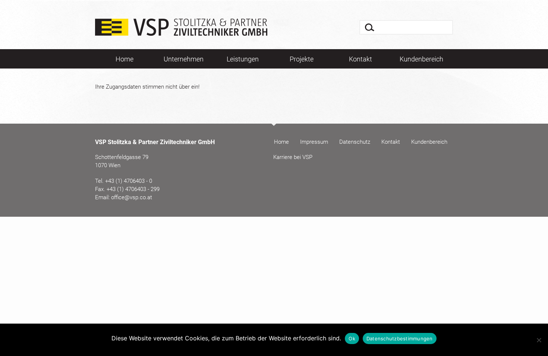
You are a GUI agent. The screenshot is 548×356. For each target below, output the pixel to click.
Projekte (302, 59)
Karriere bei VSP (292, 157)
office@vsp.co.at (131, 197)
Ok (352, 338)
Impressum (314, 142)
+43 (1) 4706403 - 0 (128, 181)
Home (124, 59)
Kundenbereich (421, 59)
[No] (538, 340)
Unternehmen (184, 59)
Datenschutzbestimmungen (399, 338)
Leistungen (243, 59)
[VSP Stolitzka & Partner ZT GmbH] (181, 31)
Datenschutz (354, 142)
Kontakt (360, 59)
